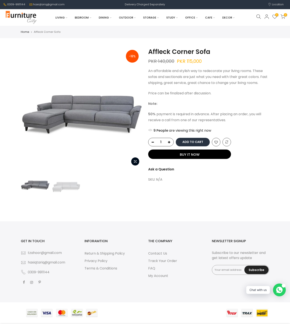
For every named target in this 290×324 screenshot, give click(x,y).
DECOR (227, 18)
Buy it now (190, 154)
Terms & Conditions (100, 268)
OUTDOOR (126, 18)
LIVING (60, 18)
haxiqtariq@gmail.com (49, 4)
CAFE (208, 18)
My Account (158, 275)
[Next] (134, 107)
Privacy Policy (95, 260)
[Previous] (28, 107)
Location (277, 4)
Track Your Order (162, 260)
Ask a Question (161, 169)
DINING (104, 18)
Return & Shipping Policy (104, 253)
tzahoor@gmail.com (45, 252)
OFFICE (190, 18)
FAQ (151, 268)
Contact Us (157, 253)
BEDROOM (82, 18)
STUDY (170, 18)
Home (25, 32)
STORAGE (149, 18)
